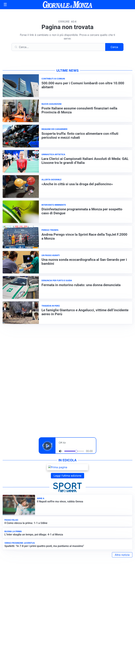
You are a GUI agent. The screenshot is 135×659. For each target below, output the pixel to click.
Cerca (114, 47)
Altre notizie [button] (122, 554)
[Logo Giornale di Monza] (67, 4)
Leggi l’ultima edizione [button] (67, 475)
